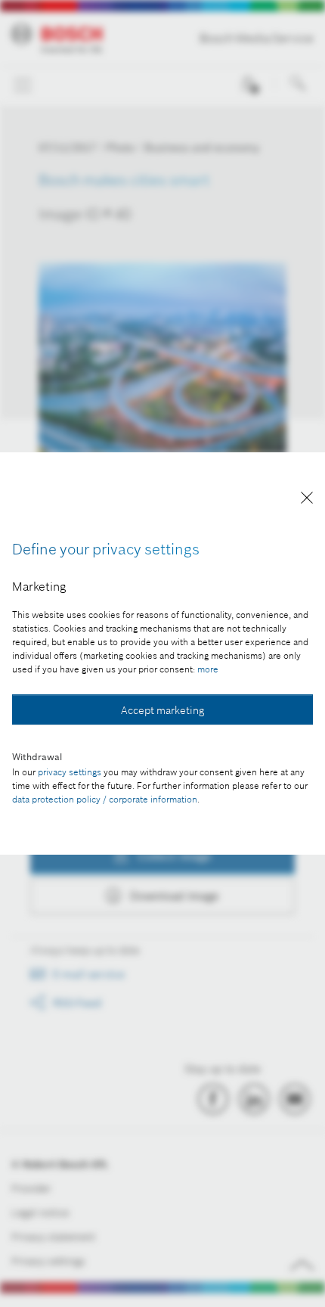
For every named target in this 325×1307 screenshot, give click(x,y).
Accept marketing (162, 710)
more (207, 669)
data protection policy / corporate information (104, 799)
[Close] (307, 500)
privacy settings (69, 772)
